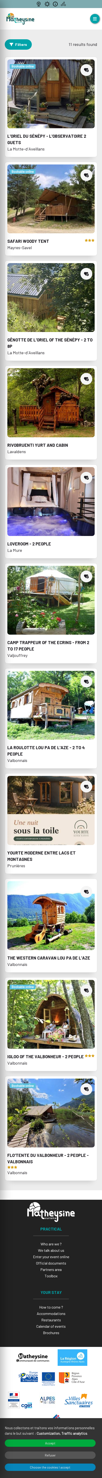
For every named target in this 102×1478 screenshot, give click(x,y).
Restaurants (51, 1320)
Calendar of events (51, 1326)
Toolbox (51, 1276)
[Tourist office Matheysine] (20, 19)
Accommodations (51, 1313)
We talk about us (51, 1250)
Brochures (51, 1332)
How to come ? (51, 1307)
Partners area (51, 1269)
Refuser (50, 1455)
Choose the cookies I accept (50, 1467)
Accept (50, 1443)
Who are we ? (51, 1244)
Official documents (51, 1263)
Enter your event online (51, 1256)
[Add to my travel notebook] (86, 70)
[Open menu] (95, 18)
